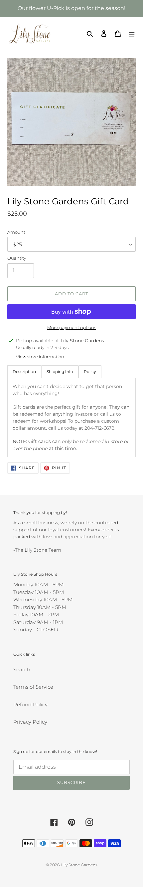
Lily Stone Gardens (79, 864)
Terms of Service (33, 687)
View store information (40, 356)
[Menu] (132, 33)
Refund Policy (30, 704)
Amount (16, 232)
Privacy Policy (30, 722)
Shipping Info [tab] (60, 371)
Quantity (16, 258)
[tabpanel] (71, 417)
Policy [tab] (90, 371)
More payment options (71, 327)
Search (21, 669)
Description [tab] (24, 371)
